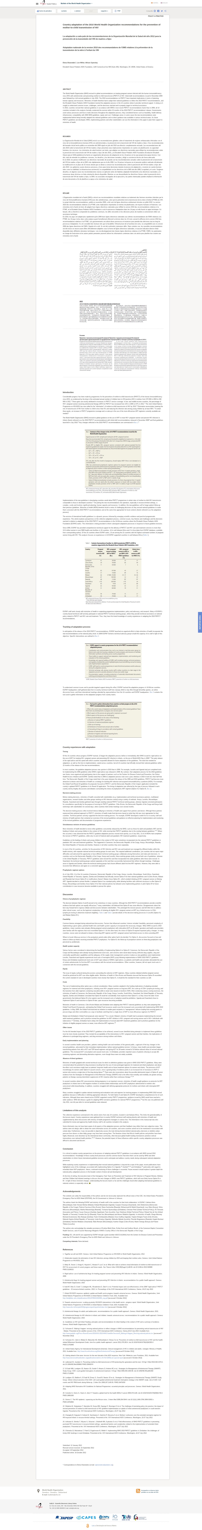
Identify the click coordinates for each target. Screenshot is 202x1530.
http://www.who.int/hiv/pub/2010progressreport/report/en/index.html (85, 1307)
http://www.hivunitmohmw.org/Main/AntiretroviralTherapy (96, 1351)
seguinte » (104, 11)
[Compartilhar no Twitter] (161, 11)
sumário (64, 11)
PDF (119, 11)
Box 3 (152, 692)
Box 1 (136, 422)
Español (155, 3)
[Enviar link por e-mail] (154, 11)
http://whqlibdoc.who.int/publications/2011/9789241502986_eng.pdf (85, 1298)
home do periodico (45, 11)
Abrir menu (38, 4)
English (165, 3)
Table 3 (109, 913)
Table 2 (101, 913)
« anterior (77, 11)
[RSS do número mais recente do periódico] (138, 1491)
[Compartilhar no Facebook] (158, 11)
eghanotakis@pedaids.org (104, 1465)
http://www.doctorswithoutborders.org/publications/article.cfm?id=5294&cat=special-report (93, 1358)
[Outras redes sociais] (165, 11)
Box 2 (97, 636)
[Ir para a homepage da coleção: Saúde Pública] (43, 3)
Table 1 (145, 535)
